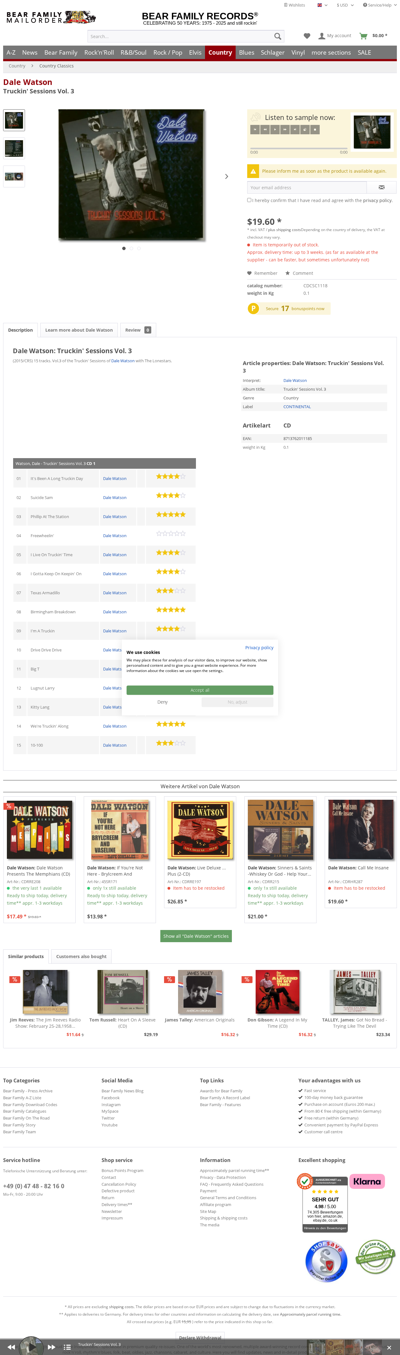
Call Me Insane (358, 868)
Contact (109, 1177)
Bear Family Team (19, 1132)
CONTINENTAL (297, 406)
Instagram (111, 1104)
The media (209, 1225)
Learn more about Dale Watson (79, 330)
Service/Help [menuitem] (379, 5)
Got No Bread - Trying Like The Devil (354, 1023)
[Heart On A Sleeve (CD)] (122, 992)
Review (137, 330)
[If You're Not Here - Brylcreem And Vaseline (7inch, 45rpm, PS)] (119, 830)
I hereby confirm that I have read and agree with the (322, 200)
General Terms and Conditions (228, 1197)
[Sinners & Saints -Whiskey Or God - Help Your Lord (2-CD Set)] (280, 830)
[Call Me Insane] (360, 830)
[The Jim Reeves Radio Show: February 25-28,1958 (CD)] (45, 992)
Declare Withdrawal (200, 1338)
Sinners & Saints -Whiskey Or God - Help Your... (280, 871)
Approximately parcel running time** (234, 1170)
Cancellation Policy (119, 1184)
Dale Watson (27, 82)
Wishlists (296, 5)
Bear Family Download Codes (30, 1104)
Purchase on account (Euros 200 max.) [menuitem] (339, 1104)
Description (20, 330)
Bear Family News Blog (122, 1091)
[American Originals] (200, 992)
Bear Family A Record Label (225, 1097)
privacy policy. (378, 200)
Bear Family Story (19, 1125)
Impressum (112, 1218)
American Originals (200, 1020)
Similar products (26, 956)
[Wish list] (307, 36)
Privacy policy (259, 647)
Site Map (208, 1211)
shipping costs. (122, 1306)
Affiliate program (215, 1204)
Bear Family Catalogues (24, 1111)
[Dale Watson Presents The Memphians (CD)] (39, 830)
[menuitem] (186, 36)
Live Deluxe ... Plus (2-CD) (197, 871)
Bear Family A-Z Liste (22, 1097)
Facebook (111, 1097)
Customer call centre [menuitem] (323, 1132)
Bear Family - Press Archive (27, 1091)
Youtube (110, 1125)
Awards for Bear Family (221, 1091)
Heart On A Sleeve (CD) (122, 1023)
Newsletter (112, 1211)
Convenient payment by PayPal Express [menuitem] (341, 1125)
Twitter (108, 1118)
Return (108, 1197)
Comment (302, 273)
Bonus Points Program (122, 1170)
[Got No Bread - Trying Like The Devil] (354, 992)
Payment (208, 1191)
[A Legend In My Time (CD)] (277, 992)
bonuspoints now (308, 308)
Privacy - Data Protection (223, 1177)
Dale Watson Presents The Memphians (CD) (38, 871)
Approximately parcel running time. (310, 1314)
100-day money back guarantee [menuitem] (333, 1097)
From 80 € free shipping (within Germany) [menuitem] (342, 1111)
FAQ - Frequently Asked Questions (231, 1184)
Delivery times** (117, 1204)
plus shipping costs (284, 229)
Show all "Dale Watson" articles (196, 936)
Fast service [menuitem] (315, 1090)
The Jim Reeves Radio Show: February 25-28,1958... (45, 1023)
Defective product (118, 1191)
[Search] (277, 36)
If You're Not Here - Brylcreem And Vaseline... (115, 871)
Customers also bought (81, 956)
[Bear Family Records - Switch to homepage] (52, 17)
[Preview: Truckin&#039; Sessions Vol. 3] (14, 120)
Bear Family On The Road (26, 1118)
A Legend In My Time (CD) (277, 1023)
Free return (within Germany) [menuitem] (331, 1118)
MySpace (110, 1111)
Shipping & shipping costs (224, 1218)
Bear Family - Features (220, 1104)
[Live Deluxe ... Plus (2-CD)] (200, 830)
